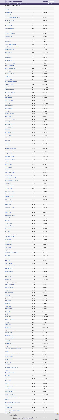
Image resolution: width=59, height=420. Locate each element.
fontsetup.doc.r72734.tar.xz (9, 297)
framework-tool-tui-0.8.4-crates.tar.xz (10, 396)
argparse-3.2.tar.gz (8, 204)
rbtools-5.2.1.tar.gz (8, 301)
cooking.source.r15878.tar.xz (9, 79)
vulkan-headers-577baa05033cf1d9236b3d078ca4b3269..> (13, 348)
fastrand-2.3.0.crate (8, 111)
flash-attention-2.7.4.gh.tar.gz (9, 362)
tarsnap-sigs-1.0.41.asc (8, 25)
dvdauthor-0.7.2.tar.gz (8, 298)
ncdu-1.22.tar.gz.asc (8, 22)
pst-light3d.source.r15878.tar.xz (9, 20)
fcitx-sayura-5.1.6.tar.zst (8, 138)
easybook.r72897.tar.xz (8, 124)
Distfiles (10, 3)
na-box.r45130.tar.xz (8, 41)
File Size (33, 7)
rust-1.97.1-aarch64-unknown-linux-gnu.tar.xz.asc (12, 15)
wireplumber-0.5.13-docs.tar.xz (9, 60)
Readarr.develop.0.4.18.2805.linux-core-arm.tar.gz (12, 402)
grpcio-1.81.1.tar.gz (8, 380)
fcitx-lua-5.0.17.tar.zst (8, 161)
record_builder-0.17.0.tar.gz (9, 76)
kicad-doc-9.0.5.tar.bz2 (8, 405)
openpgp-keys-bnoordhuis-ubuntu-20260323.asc (12, 46)
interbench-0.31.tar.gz (8, 154)
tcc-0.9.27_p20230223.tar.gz (9, 306)
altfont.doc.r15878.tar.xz (8, 218)
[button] (45, 1)
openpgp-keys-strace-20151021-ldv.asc (10, 119)
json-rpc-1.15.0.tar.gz (8, 140)
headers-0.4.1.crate (8, 183)
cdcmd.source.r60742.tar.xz (9, 74)
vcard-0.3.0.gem (7, 169)
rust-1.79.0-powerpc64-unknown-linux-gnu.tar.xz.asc (13, 17)
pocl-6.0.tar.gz (7, 351)
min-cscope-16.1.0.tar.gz (8, 274)
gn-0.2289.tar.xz (7, 303)
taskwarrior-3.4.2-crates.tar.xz (9, 391)
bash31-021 (7, 54)
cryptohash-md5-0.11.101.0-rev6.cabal (10, 44)
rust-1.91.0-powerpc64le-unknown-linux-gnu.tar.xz (12, 410)
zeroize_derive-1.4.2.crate (9, 100)
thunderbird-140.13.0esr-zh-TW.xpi (10, 289)
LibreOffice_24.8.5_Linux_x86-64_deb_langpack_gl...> (12, 346)
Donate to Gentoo (50, 3)
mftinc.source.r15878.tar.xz (9, 116)
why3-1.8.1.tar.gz (7, 370)
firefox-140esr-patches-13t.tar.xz (10, 159)
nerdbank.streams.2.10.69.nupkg (10, 250)
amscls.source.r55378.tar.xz (9, 268)
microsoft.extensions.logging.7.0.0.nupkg (11, 234)
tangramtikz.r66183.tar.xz (9, 70)
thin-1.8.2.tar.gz (7, 231)
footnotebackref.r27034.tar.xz (9, 28)
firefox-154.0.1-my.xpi (8, 276)
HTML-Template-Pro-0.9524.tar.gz (10, 226)
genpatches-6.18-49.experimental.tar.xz (11, 71)
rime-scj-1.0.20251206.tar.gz (9, 241)
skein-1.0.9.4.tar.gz (8, 209)
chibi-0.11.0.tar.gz (7, 322)
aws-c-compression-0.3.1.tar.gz (9, 151)
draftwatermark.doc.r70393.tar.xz (10, 215)
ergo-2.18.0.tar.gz (7, 399)
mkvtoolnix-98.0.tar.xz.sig (9, 23)
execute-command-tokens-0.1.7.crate (10, 30)
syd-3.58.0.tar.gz (7, 373)
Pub (17, 3)
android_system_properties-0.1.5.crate (10, 68)
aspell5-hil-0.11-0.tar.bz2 (8, 167)
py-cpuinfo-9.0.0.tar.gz (8, 202)
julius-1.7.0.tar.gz (7, 364)
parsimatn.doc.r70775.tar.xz (9, 201)
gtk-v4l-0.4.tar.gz (7, 255)
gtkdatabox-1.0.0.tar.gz (8, 290)
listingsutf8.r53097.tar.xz (8, 31)
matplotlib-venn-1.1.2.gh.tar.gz (9, 308)
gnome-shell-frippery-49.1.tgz (9, 191)
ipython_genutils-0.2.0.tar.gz (9, 132)
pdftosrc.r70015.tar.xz (8, 12)
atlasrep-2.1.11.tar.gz (8, 349)
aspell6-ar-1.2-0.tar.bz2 (8, 333)
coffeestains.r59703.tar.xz (9, 194)
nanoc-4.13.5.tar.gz (8, 266)
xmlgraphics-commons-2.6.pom (9, 49)
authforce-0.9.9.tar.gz (8, 279)
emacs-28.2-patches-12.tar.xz (9, 113)
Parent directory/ (7, 9)
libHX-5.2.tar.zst (7, 273)
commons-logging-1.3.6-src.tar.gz (10, 236)
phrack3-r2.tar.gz (7, 129)
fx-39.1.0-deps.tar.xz (8, 378)
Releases (21, 3)
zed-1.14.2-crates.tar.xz (8, 407)
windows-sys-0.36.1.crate (8, 357)
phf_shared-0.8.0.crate (8, 38)
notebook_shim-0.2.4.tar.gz (9, 108)
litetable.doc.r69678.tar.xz (9, 271)
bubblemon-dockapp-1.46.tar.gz (10, 156)
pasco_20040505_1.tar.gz (8, 52)
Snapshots (25, 3)
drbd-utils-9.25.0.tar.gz (8, 332)
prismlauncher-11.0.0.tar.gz (9, 359)
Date (43, 7)
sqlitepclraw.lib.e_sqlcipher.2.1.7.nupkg (11, 389)
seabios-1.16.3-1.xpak (8, 212)
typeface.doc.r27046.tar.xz (9, 386)
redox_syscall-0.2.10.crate (9, 135)
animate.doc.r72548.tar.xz (9, 356)
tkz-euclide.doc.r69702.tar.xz (9, 319)
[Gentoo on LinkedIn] (11, 417)
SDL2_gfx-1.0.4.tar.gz (8, 324)
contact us (15, 415)
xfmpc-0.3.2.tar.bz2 (8, 293)
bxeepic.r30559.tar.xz (8, 78)
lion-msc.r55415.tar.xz (8, 164)
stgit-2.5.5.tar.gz (7, 295)
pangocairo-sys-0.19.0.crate (9, 47)
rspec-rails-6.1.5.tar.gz (8, 223)
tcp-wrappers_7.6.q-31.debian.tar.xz (10, 148)
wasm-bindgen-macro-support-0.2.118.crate (11, 180)
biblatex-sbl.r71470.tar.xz (9, 127)
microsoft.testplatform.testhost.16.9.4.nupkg (11, 367)
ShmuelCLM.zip (7, 121)
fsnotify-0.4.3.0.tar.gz (8, 137)
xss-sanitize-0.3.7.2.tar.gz (9, 105)
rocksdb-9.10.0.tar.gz (8, 383)
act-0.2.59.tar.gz (7, 375)
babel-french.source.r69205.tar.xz (10, 172)
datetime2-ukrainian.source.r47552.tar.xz (11, 81)
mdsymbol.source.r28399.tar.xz (9, 122)
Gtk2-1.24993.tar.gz (8, 305)
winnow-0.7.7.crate (8, 228)
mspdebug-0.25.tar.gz (8, 258)
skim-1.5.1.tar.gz (7, 242)
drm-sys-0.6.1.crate (8, 95)
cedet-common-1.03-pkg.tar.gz (9, 185)
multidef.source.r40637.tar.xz (9, 65)
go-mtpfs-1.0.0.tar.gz (8, 162)
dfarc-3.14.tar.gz (7, 260)
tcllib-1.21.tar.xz (7, 365)
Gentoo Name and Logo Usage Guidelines (28, 418)
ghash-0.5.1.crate (7, 87)
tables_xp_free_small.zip (8, 412)
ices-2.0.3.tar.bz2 (7, 257)
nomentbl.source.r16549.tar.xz (9, 73)
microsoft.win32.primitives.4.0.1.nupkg (10, 177)
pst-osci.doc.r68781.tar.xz (9, 338)
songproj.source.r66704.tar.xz (9, 89)
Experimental (14, 3)
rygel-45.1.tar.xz (7, 340)
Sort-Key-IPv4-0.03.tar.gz (8, 153)
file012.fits (6, 314)
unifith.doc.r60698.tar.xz (8, 311)
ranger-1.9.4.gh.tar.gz (8, 247)
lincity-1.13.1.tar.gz (8, 317)
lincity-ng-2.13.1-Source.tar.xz (9, 404)
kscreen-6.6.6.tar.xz (8, 341)
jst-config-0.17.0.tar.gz (8, 66)
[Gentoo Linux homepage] (8, 1)
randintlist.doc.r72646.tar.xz (9, 196)
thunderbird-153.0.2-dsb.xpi (9, 292)
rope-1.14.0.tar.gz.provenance (9, 84)
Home (6, 3)
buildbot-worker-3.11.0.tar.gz (9, 207)
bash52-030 (7, 55)
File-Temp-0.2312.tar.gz (8, 188)
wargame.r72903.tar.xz (8, 244)
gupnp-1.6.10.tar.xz (8, 327)
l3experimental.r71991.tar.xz (9, 130)
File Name (6, 7)
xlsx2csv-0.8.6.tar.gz (8, 239)
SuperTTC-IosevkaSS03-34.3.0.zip (10, 394)
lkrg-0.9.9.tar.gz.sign (8, 14)
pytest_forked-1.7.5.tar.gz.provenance (10, 90)
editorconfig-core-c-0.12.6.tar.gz (9, 186)
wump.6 (6, 62)
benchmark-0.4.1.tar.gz (8, 103)
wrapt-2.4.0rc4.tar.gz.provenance (10, 92)
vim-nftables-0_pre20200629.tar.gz (10, 33)
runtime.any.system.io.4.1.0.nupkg (10, 170)
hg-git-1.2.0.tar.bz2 (8, 233)
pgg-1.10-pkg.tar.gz (8, 146)
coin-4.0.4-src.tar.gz (8, 381)
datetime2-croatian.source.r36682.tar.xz (11, 63)
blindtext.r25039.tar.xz (8, 97)
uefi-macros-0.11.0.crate (8, 106)
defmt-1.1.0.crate (7, 145)
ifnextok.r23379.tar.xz (8, 98)
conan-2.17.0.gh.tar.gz (8, 325)
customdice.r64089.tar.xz (8, 36)
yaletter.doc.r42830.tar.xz (9, 287)
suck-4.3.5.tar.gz (7, 217)
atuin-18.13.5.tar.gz (8, 316)
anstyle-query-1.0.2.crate (8, 82)
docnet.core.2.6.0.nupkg (8, 388)
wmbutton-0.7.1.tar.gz (8, 210)
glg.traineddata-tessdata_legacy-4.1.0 (10, 372)
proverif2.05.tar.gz (8, 309)
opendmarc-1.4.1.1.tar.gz (8, 281)
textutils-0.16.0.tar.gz (8, 114)
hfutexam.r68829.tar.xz (8, 57)
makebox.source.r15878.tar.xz (9, 39)
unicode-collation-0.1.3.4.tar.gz (9, 343)
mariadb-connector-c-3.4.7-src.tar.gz (10, 330)
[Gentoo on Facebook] (8, 417)
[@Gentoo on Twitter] (6, 417)
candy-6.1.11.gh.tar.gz (8, 263)
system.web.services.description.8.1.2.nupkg (11, 252)
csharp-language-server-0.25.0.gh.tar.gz (11, 282)
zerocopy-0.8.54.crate (8, 249)
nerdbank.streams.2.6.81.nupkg (9, 284)
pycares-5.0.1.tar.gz (8, 300)
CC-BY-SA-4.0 (19, 418)
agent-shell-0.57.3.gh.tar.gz (9, 335)
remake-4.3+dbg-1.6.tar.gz (9, 354)
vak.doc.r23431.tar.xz (8, 199)
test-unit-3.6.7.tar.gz (8, 225)
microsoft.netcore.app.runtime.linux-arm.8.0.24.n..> (12, 397)
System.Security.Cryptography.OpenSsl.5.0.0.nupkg (12, 265)
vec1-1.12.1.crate (7, 143)
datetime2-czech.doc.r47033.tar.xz (10, 193)
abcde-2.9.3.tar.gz (7, 220)
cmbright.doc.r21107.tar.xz (9, 175)
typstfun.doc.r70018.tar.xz (9, 178)
